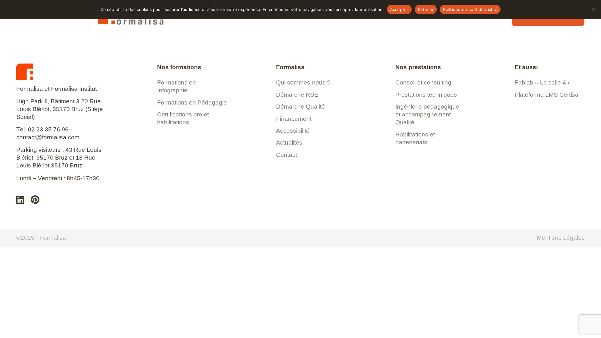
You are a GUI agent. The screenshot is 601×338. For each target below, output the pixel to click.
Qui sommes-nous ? (303, 82)
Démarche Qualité (300, 106)
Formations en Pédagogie (192, 102)
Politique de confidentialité (470, 9)
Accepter (399, 9)
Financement (293, 118)
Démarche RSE (297, 94)
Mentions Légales (561, 237)
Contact (286, 154)
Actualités (289, 142)
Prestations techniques (426, 94)
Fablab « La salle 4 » (543, 82)
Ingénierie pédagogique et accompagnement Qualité (427, 114)
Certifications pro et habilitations (183, 118)
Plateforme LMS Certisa (546, 94)
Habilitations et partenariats (415, 138)
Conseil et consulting (423, 82)
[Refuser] (593, 9)
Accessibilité (293, 130)
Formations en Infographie (176, 86)
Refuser (426, 9)
